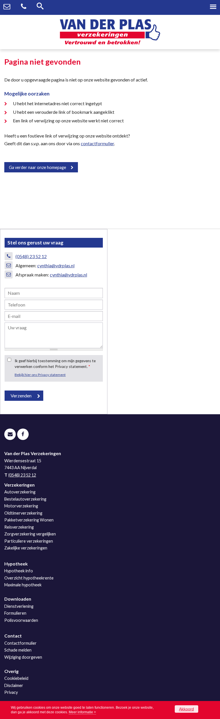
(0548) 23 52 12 (31, 256)
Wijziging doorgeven (23, 657)
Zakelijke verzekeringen (25, 547)
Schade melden (18, 650)
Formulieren (15, 613)
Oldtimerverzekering (23, 513)
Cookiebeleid (16, 678)
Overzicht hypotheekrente (29, 577)
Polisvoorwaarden (21, 620)
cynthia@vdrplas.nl (55, 265)
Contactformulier (20, 643)
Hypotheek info (18, 570)
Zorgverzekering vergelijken (30, 533)
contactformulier (97, 143)
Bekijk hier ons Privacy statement (40, 375)
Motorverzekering (21, 505)
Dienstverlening (19, 606)
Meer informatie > (82, 712)
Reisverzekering (19, 527)
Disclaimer (13, 685)
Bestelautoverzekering (25, 499)
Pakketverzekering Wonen (29, 519)
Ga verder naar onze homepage (37, 167)
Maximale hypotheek (23, 584)
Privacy (11, 692)
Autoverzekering (20, 491)
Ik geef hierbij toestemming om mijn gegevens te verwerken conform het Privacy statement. (55, 363)
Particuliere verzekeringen (28, 541)
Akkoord (186, 709)
